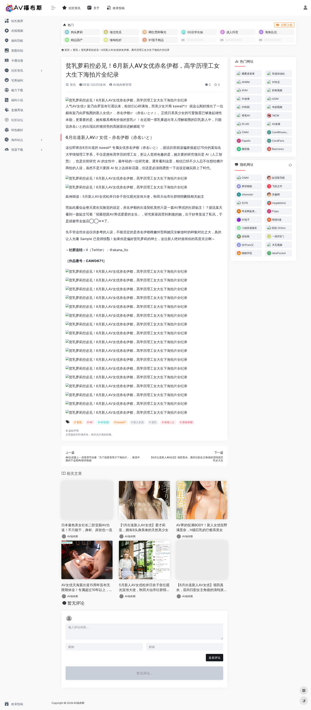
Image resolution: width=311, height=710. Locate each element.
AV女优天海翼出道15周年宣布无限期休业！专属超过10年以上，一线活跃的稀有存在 (86, 587)
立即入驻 (287, 25)
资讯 (75, 49)
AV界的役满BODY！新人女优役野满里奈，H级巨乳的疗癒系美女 (201, 527)
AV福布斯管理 (121, 84)
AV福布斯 (72, 536)
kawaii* (179, 106)
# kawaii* (120, 422)
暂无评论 (75, 603)
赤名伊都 (123, 113)
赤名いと (144, 113)
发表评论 (214, 657)
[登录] (305, 8)
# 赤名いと (168, 422)
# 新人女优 (137, 422)
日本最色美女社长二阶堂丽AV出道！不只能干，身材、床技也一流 (86, 527)
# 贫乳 (153, 422)
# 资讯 (78, 422)
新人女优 (103, 113)
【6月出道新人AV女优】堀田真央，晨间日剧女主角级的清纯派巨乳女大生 (201, 587)
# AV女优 (103, 422)
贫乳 (130, 119)
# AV (90, 422)
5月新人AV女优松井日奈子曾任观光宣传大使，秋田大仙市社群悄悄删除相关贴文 (144, 587)
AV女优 (78, 106)
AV (92, 137)
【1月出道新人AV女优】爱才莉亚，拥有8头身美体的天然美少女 (143, 527)
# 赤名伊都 (186, 422)
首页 (67, 49)
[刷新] (290, 165)
